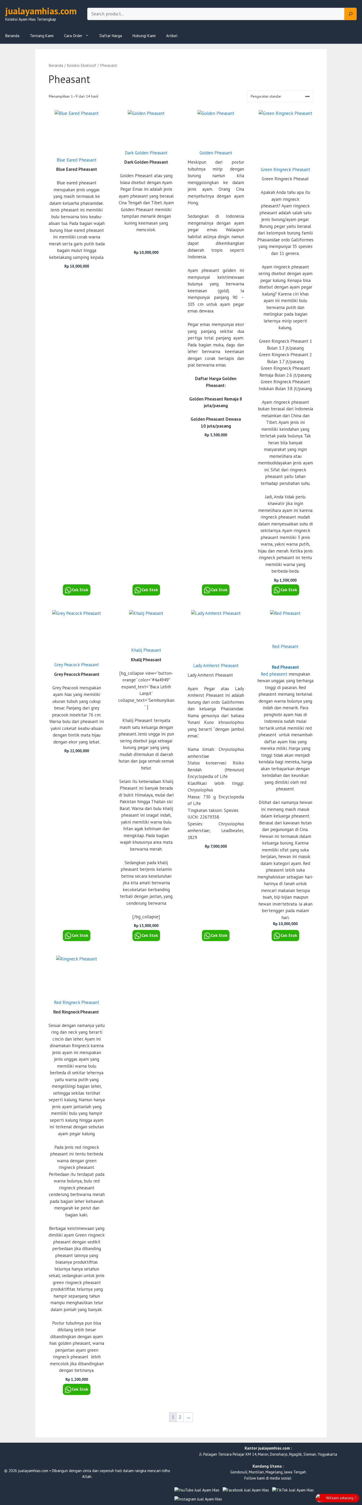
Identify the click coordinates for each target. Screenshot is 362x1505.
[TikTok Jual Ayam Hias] (293, 1490)
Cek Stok (80, 589)
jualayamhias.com (41, 11)
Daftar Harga (111, 35)
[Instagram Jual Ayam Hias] (198, 1499)
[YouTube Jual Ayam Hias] (196, 1490)
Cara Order (73, 35)
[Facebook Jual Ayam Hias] (246, 1490)
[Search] (351, 14)
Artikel (172, 35)
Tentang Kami (42, 35)
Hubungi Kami (144, 35)
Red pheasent (274, 674)
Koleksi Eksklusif (81, 65)
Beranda (12, 35)
